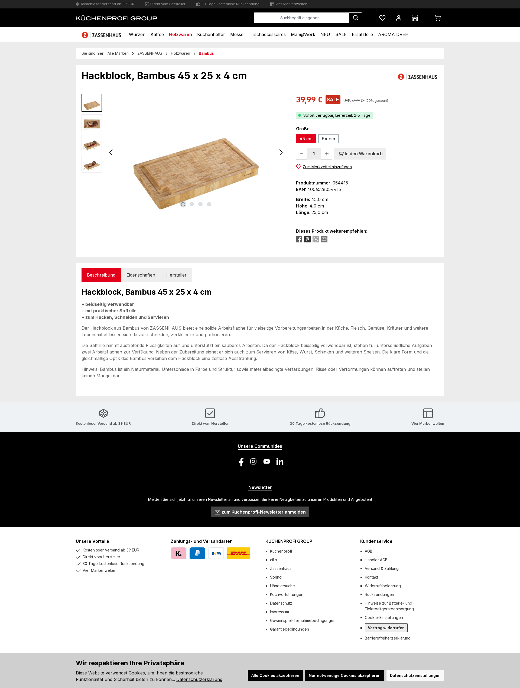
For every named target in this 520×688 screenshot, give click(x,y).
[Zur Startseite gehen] (116, 18)
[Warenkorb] (437, 17)
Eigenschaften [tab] (140, 275)
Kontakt (371, 577)
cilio (273, 559)
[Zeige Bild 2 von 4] (192, 204)
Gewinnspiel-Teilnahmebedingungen (303, 620)
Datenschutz (281, 603)
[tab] (101, 275)
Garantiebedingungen (289, 629)
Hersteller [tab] (176, 275)
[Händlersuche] (415, 17)
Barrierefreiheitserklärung (388, 638)
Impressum (279, 611)
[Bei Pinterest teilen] (307, 239)
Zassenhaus (280, 568)
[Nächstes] (281, 152)
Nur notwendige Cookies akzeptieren (345, 675)
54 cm (328, 138)
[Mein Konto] (398, 17)
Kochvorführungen (286, 594)
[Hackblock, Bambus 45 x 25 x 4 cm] (196, 152)
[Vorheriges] (111, 152)
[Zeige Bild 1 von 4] (183, 204)
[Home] (102, 34)
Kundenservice (376, 541)
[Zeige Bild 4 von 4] (209, 204)
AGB (368, 551)
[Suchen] (355, 17)
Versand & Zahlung (382, 568)
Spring (276, 577)
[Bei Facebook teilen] (299, 239)
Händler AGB (376, 559)
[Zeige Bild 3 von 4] (200, 204)
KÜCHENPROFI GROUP (288, 541)
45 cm (306, 138)
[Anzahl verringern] (301, 154)
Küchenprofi (281, 551)
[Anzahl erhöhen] (326, 154)
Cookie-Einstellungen (384, 617)
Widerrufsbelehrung (383, 585)
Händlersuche (282, 585)
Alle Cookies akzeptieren (275, 675)
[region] (183, 152)
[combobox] (301, 17)
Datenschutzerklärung (199, 679)
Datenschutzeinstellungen (415, 675)
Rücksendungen (379, 594)
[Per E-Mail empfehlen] (324, 239)
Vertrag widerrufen (386, 627)
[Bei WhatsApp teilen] (316, 239)
